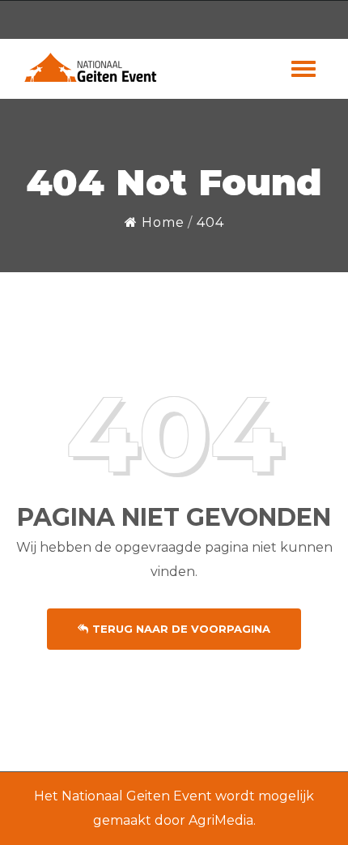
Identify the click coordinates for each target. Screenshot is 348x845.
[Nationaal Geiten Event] (91, 67)
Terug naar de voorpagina (181, 628)
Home (161, 222)
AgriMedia (221, 820)
